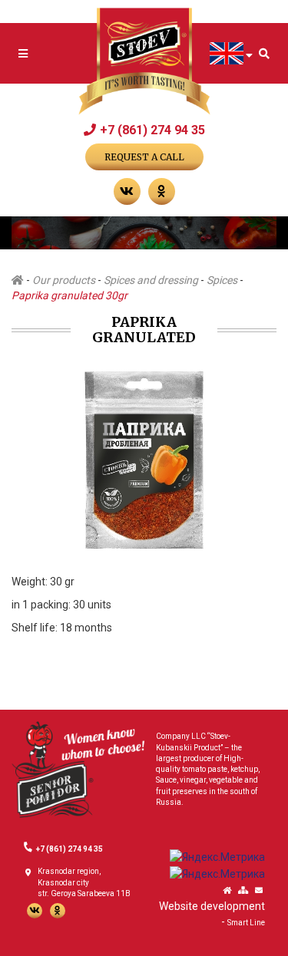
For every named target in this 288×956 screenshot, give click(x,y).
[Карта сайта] (243, 890)
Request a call (144, 157)
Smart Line (246, 922)
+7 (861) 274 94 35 (152, 130)
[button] (262, 382)
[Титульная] (226, 890)
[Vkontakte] (127, 191)
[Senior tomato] (78, 769)
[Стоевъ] (144, 62)
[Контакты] (259, 890)
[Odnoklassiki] (57, 910)
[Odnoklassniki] (161, 191)
